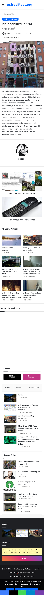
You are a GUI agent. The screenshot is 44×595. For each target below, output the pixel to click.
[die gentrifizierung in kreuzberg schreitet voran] (11, 261)
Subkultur (13, 19)
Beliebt (7, 387)
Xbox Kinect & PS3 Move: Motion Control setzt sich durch (28, 428)
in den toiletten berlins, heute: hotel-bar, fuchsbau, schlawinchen (11, 295)
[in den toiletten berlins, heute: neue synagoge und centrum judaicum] (32, 261)
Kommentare (34, 387)
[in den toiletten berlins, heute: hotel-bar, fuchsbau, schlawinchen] (11, 285)
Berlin (14, 14)
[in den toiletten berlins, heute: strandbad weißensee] (32, 285)
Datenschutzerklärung (17, 576)
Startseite (7, 14)
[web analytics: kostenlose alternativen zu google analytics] (10, 408)
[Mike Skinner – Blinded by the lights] (9, 475)
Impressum (30, 576)
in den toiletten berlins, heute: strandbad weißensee (32, 295)
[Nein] (41, 587)
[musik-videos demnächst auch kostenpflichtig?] (9, 497)
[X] (18, 162)
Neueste (19, 387)
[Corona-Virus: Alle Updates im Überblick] (9, 464)
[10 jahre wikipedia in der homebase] (9, 486)
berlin (20, 395)
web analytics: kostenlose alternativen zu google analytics (28, 407)
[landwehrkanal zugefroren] (11, 240)
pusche (7, 34)
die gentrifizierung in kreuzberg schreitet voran (10, 271)
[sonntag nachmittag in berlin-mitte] (32, 240)
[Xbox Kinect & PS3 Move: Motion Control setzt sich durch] (10, 429)
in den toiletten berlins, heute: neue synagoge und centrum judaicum (32, 271)
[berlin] (10, 398)
